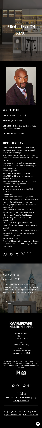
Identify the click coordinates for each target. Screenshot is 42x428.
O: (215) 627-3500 (21, 336)
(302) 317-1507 (17, 121)
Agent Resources (12, 414)
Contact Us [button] (9, 302)
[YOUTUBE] (17, 254)
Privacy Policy (31, 411)
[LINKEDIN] (5, 254)
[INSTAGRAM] (11, 254)
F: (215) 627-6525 (21, 338)
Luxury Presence (21, 400)
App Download (30, 414)
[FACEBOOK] (29, 254)
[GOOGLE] (23, 254)
